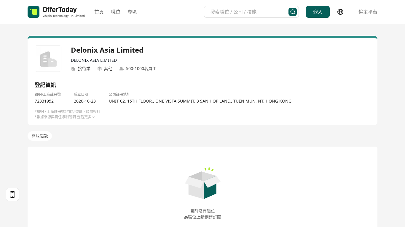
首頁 (99, 12)
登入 (318, 12)
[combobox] (249, 11)
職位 (115, 12)
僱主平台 (367, 12)
